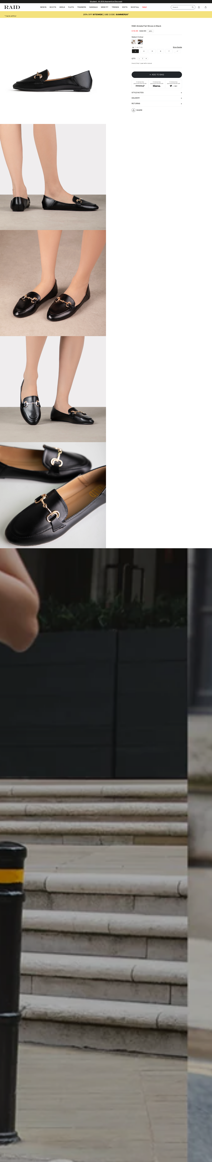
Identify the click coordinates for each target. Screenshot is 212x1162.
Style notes (138, 93)
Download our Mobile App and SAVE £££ (106, 2)
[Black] (140, 41)
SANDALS (93, 7)
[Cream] (134, 41)
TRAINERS (81, 7)
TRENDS (115, 7)
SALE (144, 7)
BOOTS (53, 7)
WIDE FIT (104, 7)
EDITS (124, 7)
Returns (136, 104)
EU (142, 47)
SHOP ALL (135, 7)
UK (133, 47)
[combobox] (182, 7)
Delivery (136, 98)
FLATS (71, 7)
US (137, 47)
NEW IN (43, 7)
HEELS (62, 7)
